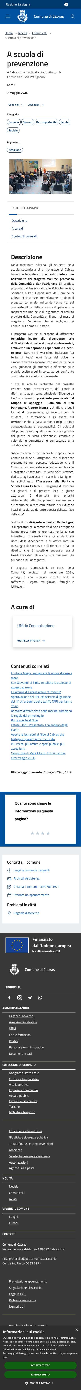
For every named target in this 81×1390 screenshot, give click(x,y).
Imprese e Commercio (23, 1090)
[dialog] (40, 1358)
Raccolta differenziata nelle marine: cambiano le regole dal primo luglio (41, 713)
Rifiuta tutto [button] (40, 1374)
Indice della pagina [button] (25, 208)
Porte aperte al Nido (24, 720)
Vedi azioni (34, 104)
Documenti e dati (20, 1053)
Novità (22, 33)
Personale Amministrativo (26, 1047)
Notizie (13, 1186)
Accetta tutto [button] (40, 1365)
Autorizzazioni (18, 1162)
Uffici (12, 1028)
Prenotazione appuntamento (28, 1281)
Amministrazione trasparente (28, 1325)
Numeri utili (17, 1306)
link (5, 1357)
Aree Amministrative (23, 1022)
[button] (40, 1383)
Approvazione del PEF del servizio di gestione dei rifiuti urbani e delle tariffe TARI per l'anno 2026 (41, 701)
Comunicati (39, 33)
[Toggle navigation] (8, 16)
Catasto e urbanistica (23, 1101)
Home (9, 33)
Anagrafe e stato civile (24, 1072)
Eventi (13, 1222)
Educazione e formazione (25, 1131)
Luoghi (13, 1216)
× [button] (76, 1329)
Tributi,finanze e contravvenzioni (31, 1143)
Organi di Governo (21, 1016)
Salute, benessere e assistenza (29, 1156)
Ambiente (15, 1150)
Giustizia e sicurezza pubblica (28, 1137)
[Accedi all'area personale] (66, 4)
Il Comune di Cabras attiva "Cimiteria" (36, 692)
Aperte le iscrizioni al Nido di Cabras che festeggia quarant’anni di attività (37, 736)
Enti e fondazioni (20, 1034)
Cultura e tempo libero (24, 1079)
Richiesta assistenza (22, 1300)
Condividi (14, 104)
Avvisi (13, 1199)
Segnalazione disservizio (25, 1287)
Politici (13, 1041)
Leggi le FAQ (17, 1294)
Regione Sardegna (18, 4)
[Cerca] (72, 16)
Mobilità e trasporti (22, 1112)
